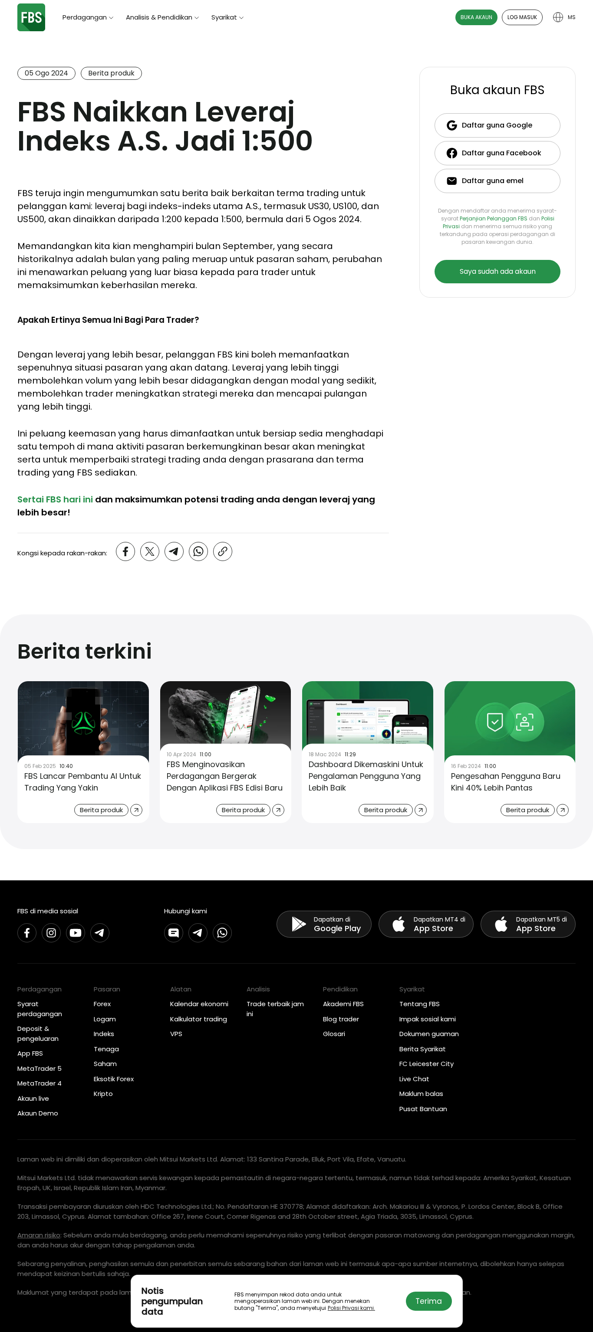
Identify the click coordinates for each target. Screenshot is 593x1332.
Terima (428, 1301)
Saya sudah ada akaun (498, 271)
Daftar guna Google (497, 125)
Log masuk (522, 17)
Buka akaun (476, 17)
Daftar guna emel (493, 181)
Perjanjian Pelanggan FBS (493, 218)
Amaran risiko (38, 1235)
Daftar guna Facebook (501, 153)
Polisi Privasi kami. (351, 1308)
